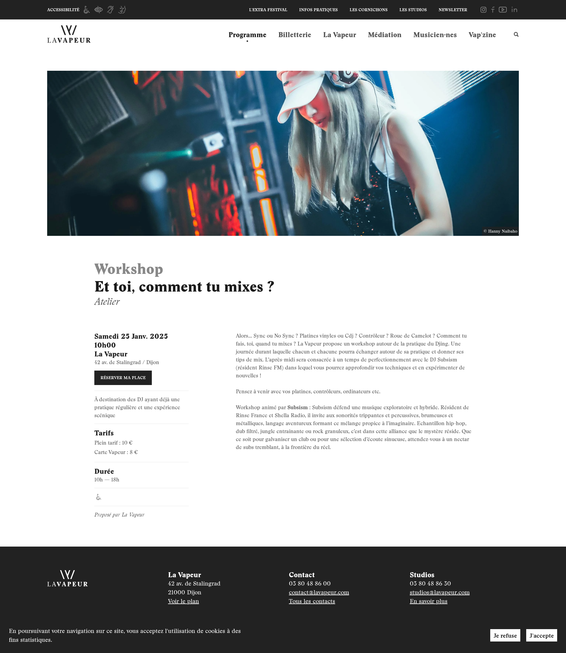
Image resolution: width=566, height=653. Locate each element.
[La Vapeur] (74, 34)
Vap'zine (482, 34)
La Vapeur (339, 34)
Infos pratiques (318, 10)
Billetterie (294, 34)
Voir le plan (183, 601)
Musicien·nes (435, 34)
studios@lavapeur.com (440, 592)
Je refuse (505, 635)
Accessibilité (63, 10)
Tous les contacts (312, 601)
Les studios (413, 10)
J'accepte (541, 635)
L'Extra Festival (268, 10)
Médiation (385, 34)
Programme (247, 34)
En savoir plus (428, 601)
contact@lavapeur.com (319, 592)
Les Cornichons (369, 10)
